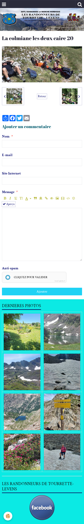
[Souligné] (16, 198)
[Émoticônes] (73, 198)
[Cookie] (8, 516)
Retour (42, 96)
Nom (6, 136)
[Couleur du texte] (28, 198)
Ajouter (42, 291)
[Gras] (5, 198)
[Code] (68, 198)
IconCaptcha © (60, 281)
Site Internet (11, 173)
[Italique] (10, 198)
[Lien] (46, 198)
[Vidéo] (62, 198)
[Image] (57, 198)
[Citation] (35, 198)
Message (8, 192)
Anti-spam (10, 268)
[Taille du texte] (21, 198)
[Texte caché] (52, 198)
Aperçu (10, 204)
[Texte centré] (41, 198)
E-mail (7, 155)
